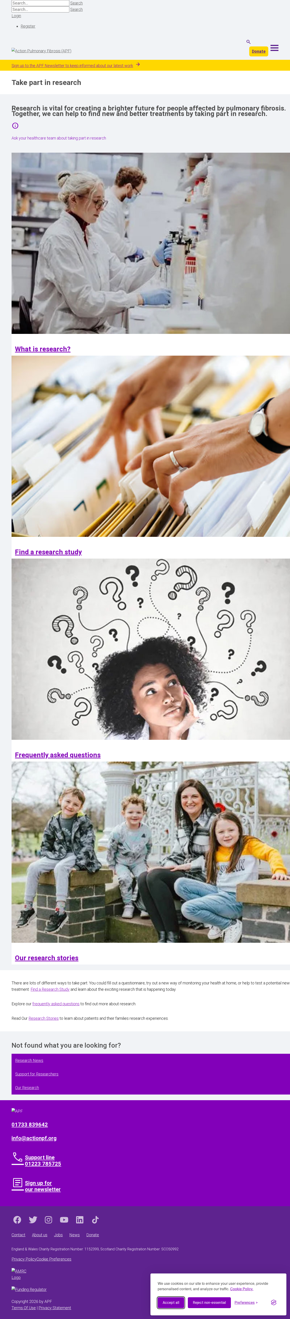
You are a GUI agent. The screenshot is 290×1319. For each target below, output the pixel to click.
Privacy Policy (24, 1259)
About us (39, 1234)
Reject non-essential (209, 1302)
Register (28, 26)
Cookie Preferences (53, 1259)
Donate (259, 51)
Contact (18, 1234)
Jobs (58, 1234)
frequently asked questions (56, 1003)
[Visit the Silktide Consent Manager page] (273, 1302)
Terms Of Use (24, 1307)
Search (76, 3)
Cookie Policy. (241, 1288)
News (74, 1234)
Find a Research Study (50, 989)
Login (16, 15)
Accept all (171, 1302)
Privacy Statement (55, 1307)
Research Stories (44, 1018)
